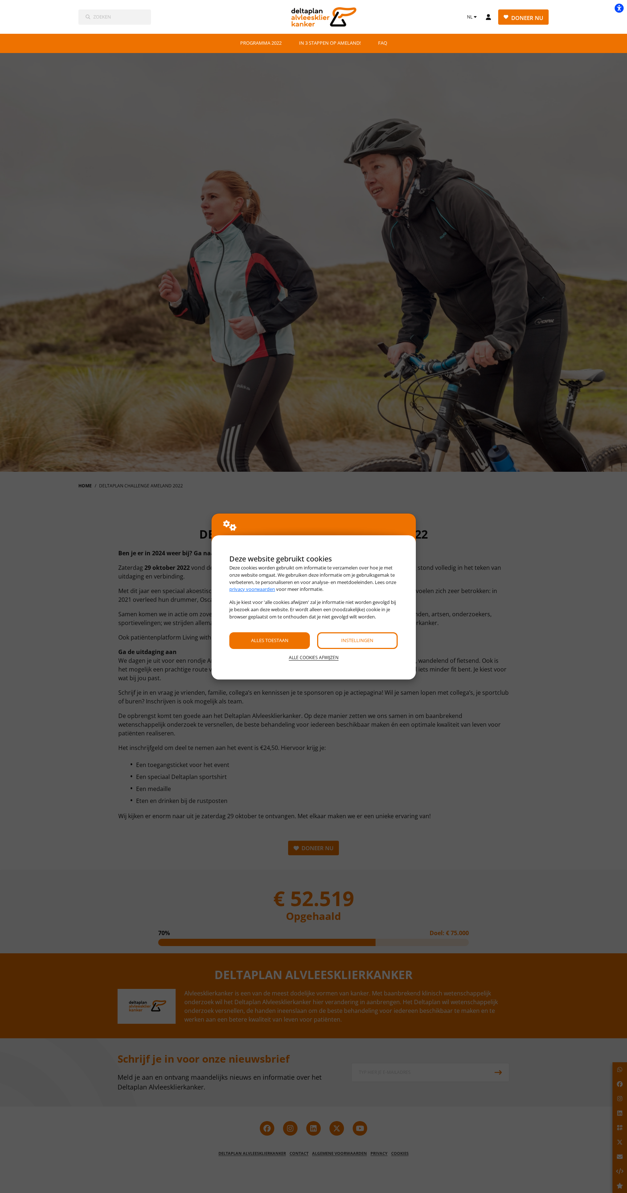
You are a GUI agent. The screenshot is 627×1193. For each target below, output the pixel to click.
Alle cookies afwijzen (314, 657)
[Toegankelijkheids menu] (619, 8)
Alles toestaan (269, 640)
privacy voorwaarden (252, 589)
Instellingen (357, 640)
